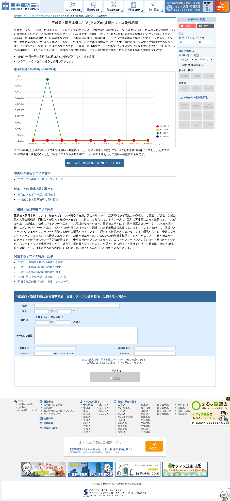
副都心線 (145, 426)
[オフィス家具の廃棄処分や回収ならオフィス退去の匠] (185, 476)
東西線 (144, 413)
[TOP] (20, 6)
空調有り (196, 125)
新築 (184, 88)
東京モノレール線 (187, 404)
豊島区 (86, 426)
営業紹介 (48, 407)
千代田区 (88, 404)
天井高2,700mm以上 (208, 106)
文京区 (86, 429)
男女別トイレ (184, 125)
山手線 (121, 404)
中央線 (121, 410)
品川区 (86, 423)
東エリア (104, 404)
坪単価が (42, 317)
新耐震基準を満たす (184, 106)
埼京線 (121, 420)
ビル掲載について (27, 410)
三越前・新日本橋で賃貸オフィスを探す (96, 162)
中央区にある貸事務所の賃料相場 (38, 199)
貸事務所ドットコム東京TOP (27, 15)
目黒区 (86, 432)
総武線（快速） (126, 417)
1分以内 (184, 76)
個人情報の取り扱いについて (59, 410)
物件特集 (48, 418)
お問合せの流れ (26, 404)
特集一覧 (46, 15)
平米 (191, 38)
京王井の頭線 (185, 410)
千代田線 (145, 432)
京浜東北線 (124, 407)
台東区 (86, 420)
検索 (188, 26)
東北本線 (122, 423)
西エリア (104, 407)
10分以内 (209, 76)
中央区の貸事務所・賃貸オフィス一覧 (40, 179)
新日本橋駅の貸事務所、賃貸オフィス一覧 (43, 281)
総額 (196, 55)
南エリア (104, 410)
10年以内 (209, 88)
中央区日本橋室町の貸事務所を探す (39, 271)
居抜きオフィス (209, 115)
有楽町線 (145, 420)
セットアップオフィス (196, 115)
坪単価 (185, 55)
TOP (20, 401)
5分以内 (196, 76)
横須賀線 (122, 426)
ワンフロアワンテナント (208, 125)
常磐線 (121, 432)
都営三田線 (163, 407)
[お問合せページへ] (154, 451)
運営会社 (48, 401)
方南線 (144, 410)
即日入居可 (196, 106)
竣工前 (196, 88)
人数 (201, 38)
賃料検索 (48, 423)
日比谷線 (145, 417)
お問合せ (22, 407)
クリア (207, 26)
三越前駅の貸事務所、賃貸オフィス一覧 (42, 276)
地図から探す (51, 428)
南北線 (144, 429)
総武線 (121, 413)
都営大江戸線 (164, 410)
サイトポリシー (52, 413)
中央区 (86, 407)
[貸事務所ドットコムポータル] (137, 476)
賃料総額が (56, 317)
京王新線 (182, 413)
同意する (116, 370)
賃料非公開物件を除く (193, 65)
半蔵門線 (145, 423)
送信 (116, 378)
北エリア (104, 413)
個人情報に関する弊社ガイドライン (108, 359)
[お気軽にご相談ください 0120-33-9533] (183, 6)
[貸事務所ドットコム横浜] (43, 476)
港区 (85, 410)
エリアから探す (91, 401)
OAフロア (184, 115)
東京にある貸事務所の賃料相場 (36, 194)
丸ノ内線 (145, 407)
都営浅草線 (163, 404)
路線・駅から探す (127, 401)
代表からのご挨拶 (53, 404)
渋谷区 (86, 417)
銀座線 (144, 404)
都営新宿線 (163, 413)
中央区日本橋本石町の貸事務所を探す (40, 262)
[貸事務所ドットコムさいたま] (90, 476)
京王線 (181, 407)
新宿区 (86, 413)
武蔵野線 (122, 429)
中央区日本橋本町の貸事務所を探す (39, 267)
